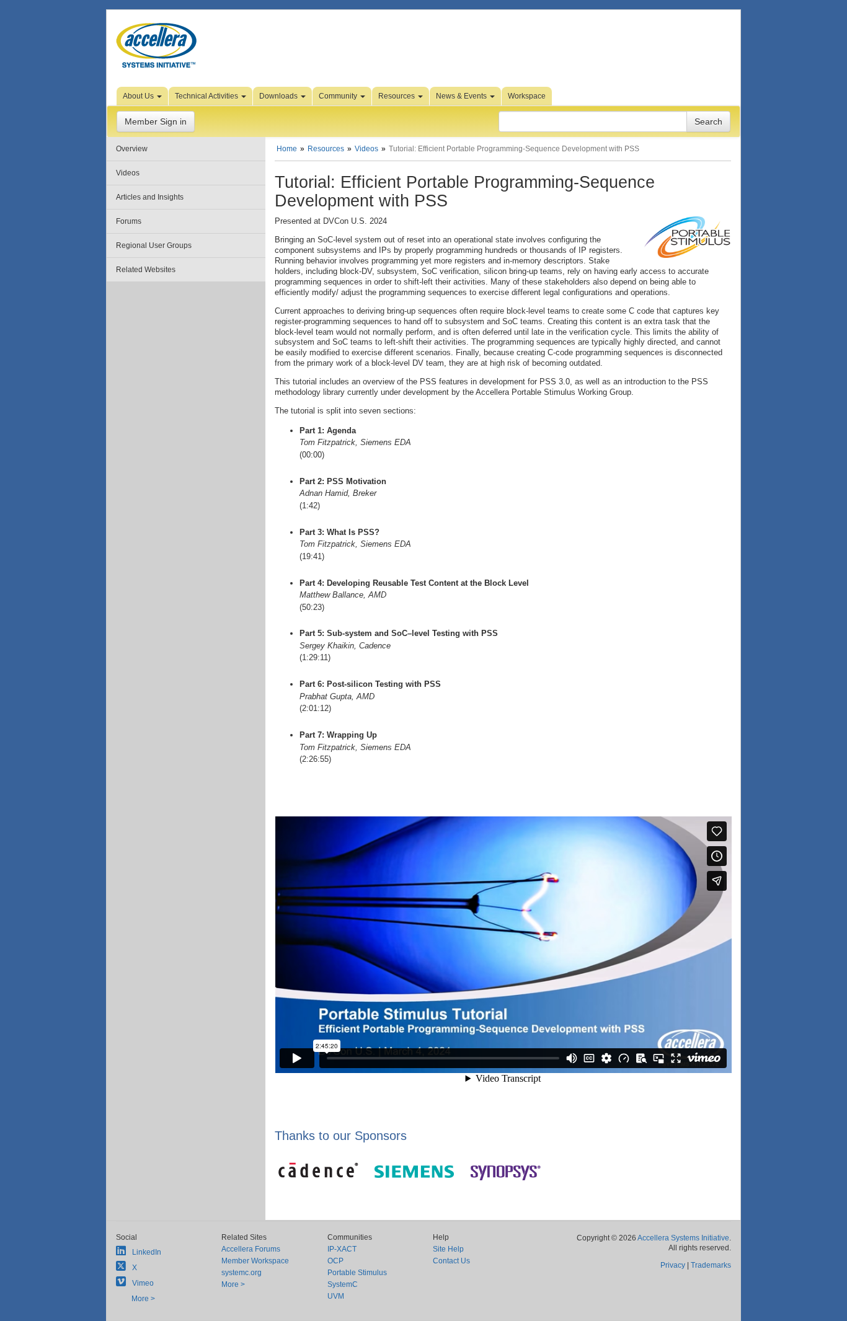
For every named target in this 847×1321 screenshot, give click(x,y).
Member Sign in (156, 121)
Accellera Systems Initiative (683, 1238)
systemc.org (241, 1272)
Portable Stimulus (357, 1272)
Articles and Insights (150, 197)
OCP (335, 1261)
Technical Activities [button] (207, 96)
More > (143, 1298)
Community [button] (339, 96)
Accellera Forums (250, 1249)
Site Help (448, 1249)
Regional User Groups (154, 245)
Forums (128, 221)
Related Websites (145, 269)
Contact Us (451, 1261)
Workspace (527, 96)
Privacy (672, 1265)
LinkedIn (146, 1252)
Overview (132, 148)
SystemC (342, 1284)
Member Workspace (255, 1261)
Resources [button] (397, 96)
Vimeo (143, 1283)
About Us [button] (139, 96)
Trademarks (711, 1265)
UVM (335, 1296)
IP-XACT (342, 1249)
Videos (128, 173)
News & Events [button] (462, 96)
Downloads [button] (279, 96)
